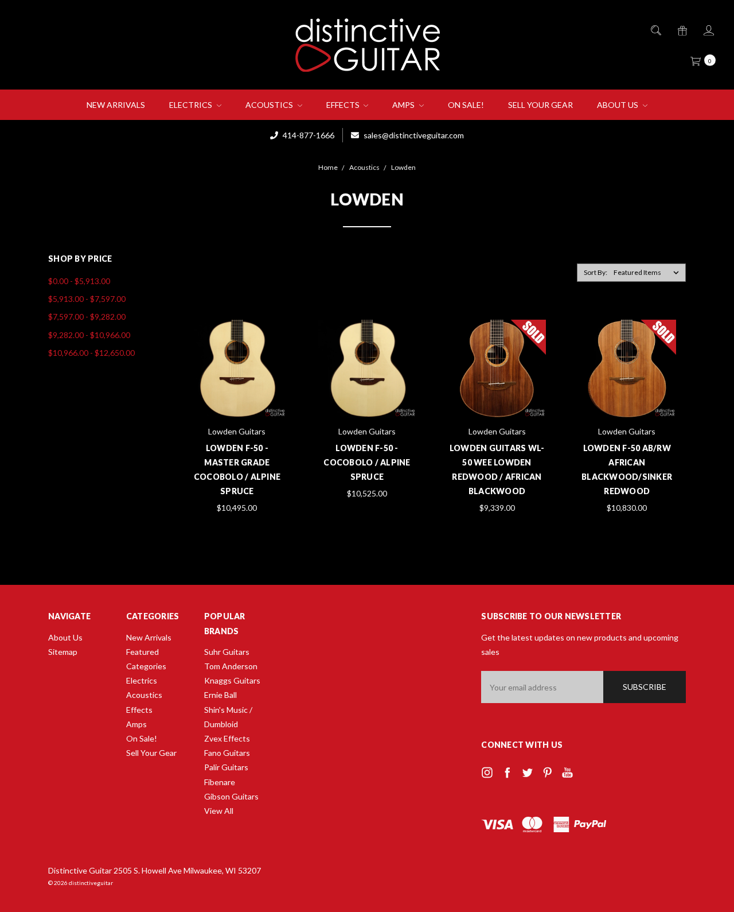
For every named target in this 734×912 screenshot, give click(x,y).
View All (218, 811)
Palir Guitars (226, 767)
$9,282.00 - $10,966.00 (89, 335)
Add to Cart (236, 393)
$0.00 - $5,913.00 (79, 281)
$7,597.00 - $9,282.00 (87, 316)
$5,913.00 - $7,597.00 (87, 299)
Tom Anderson (230, 666)
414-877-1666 (307, 135)
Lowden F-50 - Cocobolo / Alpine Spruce (366, 462)
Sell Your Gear (540, 105)
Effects (343, 105)
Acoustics (270, 105)
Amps (404, 105)
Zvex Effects (227, 738)
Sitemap (62, 652)
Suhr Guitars (226, 652)
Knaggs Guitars (232, 680)
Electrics (191, 105)
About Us (618, 105)
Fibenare (219, 782)
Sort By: (595, 272)
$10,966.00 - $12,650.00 (91, 353)
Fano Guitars (227, 753)
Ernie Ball (220, 695)
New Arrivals (116, 105)
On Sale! (466, 105)
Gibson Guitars (231, 796)
